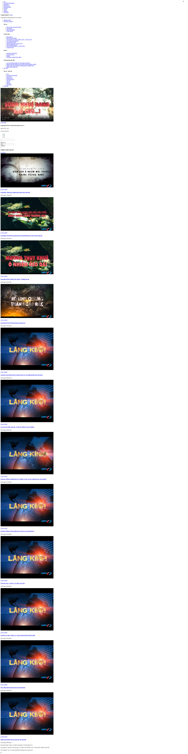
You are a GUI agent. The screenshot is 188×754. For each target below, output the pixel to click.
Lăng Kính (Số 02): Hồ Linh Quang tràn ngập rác (13, 323)
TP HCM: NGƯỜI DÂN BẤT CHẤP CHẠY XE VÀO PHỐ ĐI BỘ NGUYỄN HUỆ (22, 375)
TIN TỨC (6, 68)
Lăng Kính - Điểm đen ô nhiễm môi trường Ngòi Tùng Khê (15, 192)
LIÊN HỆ (6, 86)
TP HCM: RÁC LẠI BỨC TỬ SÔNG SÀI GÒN (13, 583)
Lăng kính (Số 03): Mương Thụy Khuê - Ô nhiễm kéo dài (15, 279)
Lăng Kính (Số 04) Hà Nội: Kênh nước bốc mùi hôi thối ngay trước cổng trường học (21, 235)
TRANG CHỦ (7, 20)
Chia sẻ (2, 145)
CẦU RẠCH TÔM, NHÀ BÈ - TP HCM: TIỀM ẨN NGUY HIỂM (17, 427)
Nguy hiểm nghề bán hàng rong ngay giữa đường (13, 687)
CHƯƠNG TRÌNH (8, 21)
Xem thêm (3, 152)
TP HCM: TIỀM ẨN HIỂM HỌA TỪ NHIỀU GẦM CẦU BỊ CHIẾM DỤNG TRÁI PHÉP (23, 479)
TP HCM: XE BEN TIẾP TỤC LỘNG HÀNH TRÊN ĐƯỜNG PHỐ (18, 635)
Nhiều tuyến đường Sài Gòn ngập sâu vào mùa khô (13, 739)
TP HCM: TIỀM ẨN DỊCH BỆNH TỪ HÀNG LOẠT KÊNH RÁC (17, 531)
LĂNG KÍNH (3, 122)
